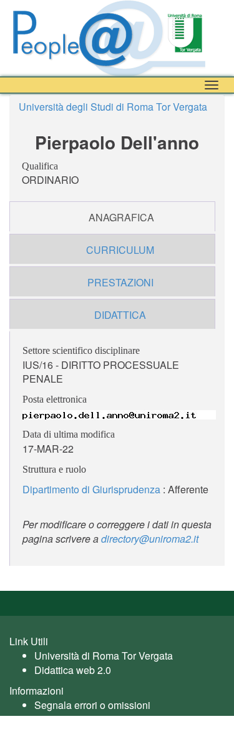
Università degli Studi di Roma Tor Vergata (113, 106)
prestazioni (120, 282)
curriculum (120, 250)
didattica (120, 315)
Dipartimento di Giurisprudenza (91, 489)
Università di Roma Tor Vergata (103, 655)
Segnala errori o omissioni (92, 705)
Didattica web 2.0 (72, 670)
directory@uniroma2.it (149, 538)
